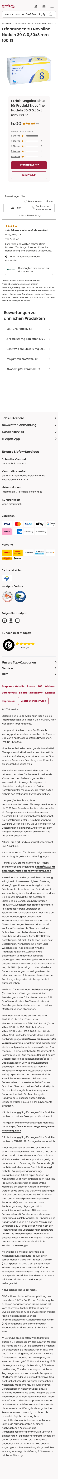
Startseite (6, 23)
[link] (7, 596)
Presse (31, 686)
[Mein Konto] (36, 6)
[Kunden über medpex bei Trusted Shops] (19, 645)
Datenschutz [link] (9, 692)
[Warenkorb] (44, 6)
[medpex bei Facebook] (4, 620)
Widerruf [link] (50, 686)
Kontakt (50, 692)
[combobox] (29, 14)
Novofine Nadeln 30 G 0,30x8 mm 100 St (34, 23)
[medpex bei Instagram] (11, 620)
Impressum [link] (8, 701)
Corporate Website (13, 686)
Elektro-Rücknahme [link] (31, 692)
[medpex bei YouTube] (17, 620)
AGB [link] (40, 686)
